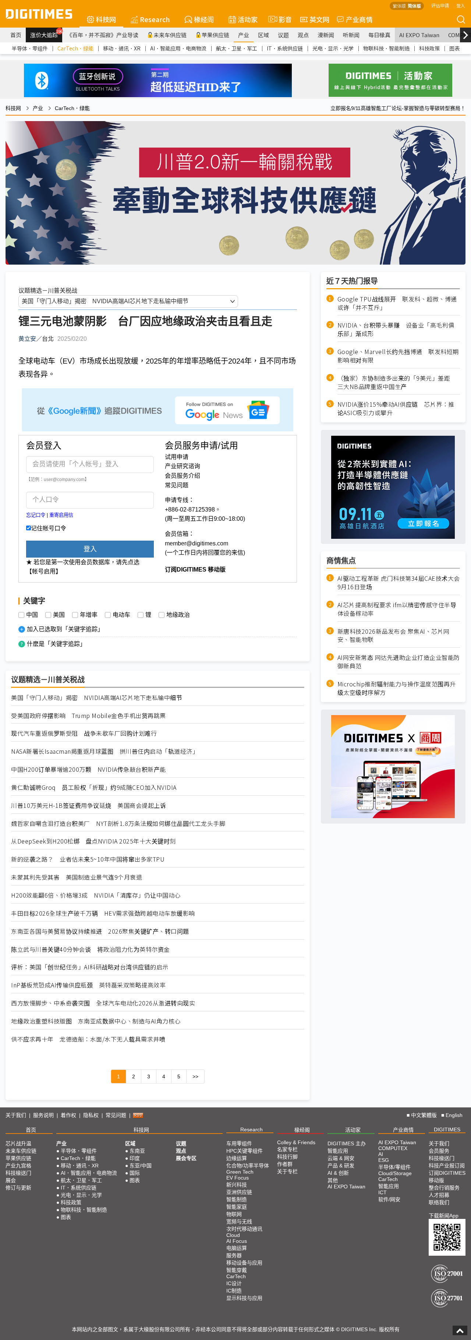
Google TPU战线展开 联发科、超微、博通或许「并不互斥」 (397, 303)
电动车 (121, 615)
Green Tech (240, 1172)
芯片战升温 (18, 1143)
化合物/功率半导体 (247, 1165)
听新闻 (351, 35)
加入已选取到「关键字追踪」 (65, 629)
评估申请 (440, 5)
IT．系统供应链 (285, 48)
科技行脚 (287, 1157)
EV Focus (237, 1178)
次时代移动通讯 (244, 1229)
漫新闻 (326, 35)
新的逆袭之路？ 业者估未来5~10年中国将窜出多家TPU (87, 859)
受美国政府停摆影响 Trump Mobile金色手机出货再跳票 (88, 715)
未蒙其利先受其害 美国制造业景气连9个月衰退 (76, 877)
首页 (15, 35)
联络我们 (439, 1202)
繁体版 (399, 6)
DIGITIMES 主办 (346, 1143)
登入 (460, 5)
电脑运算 (236, 1248)
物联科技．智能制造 (386, 48)
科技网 (106, 19)
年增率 (89, 615)
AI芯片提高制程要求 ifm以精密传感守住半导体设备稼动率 (397, 609)
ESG (383, 1160)
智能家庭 (236, 1207)
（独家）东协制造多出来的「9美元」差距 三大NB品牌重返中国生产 (396, 382)
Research (155, 19)
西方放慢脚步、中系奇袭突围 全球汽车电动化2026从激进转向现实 (103, 1003)
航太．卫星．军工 (236, 48)
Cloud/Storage (395, 1173)
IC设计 (234, 1283)
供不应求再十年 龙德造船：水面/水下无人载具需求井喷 (88, 1039)
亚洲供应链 (239, 1192)
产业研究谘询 (182, 466)
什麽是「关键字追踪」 (56, 644)
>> (195, 1076)
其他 (332, 1180)
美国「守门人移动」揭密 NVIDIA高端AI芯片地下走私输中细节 (96, 697)
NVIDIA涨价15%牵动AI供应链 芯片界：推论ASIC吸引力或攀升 (395, 408)
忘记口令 (35, 515)
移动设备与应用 (244, 1263)
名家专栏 (287, 1149)
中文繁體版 (424, 1115)
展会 (11, 1180)
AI (380, 1154)
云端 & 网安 (340, 1158)
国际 (135, 1173)
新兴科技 (236, 1185)
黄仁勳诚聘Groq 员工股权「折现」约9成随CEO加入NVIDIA (94, 787)
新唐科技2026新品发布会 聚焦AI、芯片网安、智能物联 (393, 635)
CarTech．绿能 (75, 48)
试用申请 (176, 457)
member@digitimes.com (196, 543)
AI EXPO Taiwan (419, 35)
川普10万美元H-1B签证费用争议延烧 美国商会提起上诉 (88, 805)
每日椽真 (379, 35)
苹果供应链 (215, 35)
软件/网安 (389, 1199)
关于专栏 (287, 1171)
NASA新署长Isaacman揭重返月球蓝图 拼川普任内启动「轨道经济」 (104, 751)
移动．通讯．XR (122, 48)
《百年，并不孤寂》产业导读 (102, 35)
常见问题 (176, 485)
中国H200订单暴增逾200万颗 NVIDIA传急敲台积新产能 (88, 769)
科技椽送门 (18, 1173)
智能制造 (236, 1199)
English (454, 1115)
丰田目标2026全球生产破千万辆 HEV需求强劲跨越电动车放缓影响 (103, 913)
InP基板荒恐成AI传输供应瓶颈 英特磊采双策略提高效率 (88, 985)
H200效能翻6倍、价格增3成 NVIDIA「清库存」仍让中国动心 (96, 895)
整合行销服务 (444, 1188)
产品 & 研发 (340, 1165)
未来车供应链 (170, 35)
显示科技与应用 (244, 1298)
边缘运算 (236, 1158)
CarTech (236, 1276)
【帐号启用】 (43, 571)
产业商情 (359, 19)
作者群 (285, 1164)
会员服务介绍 (182, 476)
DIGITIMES (447, 1129)
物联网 (234, 1214)
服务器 (234, 1255)
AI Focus (236, 1241)
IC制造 (234, 1291)
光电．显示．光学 (333, 48)
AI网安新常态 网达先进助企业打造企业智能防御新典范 (398, 662)
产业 (243, 35)
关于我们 (16, 1115)
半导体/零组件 (394, 1167)
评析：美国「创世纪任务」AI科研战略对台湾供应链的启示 (90, 967)
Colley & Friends (296, 1142)
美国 (59, 615)
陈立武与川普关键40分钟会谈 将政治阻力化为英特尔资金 (90, 949)
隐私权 (91, 1115)
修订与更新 (18, 1188)
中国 (32, 615)
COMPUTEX (392, 1148)
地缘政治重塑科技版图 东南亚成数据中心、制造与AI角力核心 (96, 1021)
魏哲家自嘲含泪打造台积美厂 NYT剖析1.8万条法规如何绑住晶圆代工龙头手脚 (118, 823)
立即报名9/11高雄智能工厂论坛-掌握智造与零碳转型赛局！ (397, 108)
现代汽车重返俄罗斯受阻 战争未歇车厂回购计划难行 (84, 733)
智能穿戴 (236, 1270)
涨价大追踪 (46, 34)
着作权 (68, 1115)
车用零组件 (239, 1143)
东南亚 (137, 1151)
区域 (263, 35)
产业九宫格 (18, 1165)
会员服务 (439, 1151)
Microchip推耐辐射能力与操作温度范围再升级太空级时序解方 (396, 688)
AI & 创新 (338, 1173)
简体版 (414, 6)
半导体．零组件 (30, 48)
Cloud (233, 1235)
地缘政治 (178, 615)
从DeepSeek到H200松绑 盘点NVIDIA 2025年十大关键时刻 (93, 841)
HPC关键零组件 (244, 1151)
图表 (454, 48)
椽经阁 (204, 19)
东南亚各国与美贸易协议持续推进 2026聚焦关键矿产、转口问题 (100, 931)
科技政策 (429, 48)
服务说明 (43, 1115)
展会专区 (186, 1158)
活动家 (248, 19)
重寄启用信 (61, 515)
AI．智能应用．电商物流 (178, 48)
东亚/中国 (141, 1165)
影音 (282, 19)
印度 (135, 1158)
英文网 (319, 19)
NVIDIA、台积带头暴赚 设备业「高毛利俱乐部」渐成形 (395, 329)
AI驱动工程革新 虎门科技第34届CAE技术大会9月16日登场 (398, 582)
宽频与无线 (239, 1221)
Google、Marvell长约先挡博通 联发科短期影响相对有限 (398, 356)
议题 (283, 35)
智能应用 (337, 1151)
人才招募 (439, 1195)
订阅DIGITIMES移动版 (447, 1176)
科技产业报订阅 (447, 1165)
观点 (303, 35)
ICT (382, 1192)
